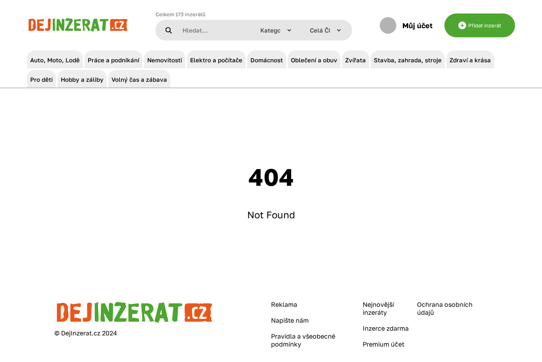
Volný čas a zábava (139, 79)
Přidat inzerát (484, 25)
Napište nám (290, 320)
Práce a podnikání (113, 60)
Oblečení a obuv (314, 60)
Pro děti (41, 79)
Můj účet (417, 25)
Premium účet (383, 344)
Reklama (284, 304)
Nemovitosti (164, 60)
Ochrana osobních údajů (445, 308)
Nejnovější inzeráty (378, 308)
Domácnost (266, 60)
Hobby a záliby (82, 79)
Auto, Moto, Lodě (55, 60)
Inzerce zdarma (386, 328)
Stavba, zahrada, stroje (408, 60)
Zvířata (355, 60)
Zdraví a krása (470, 60)
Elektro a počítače (216, 60)
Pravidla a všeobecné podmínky (303, 340)
